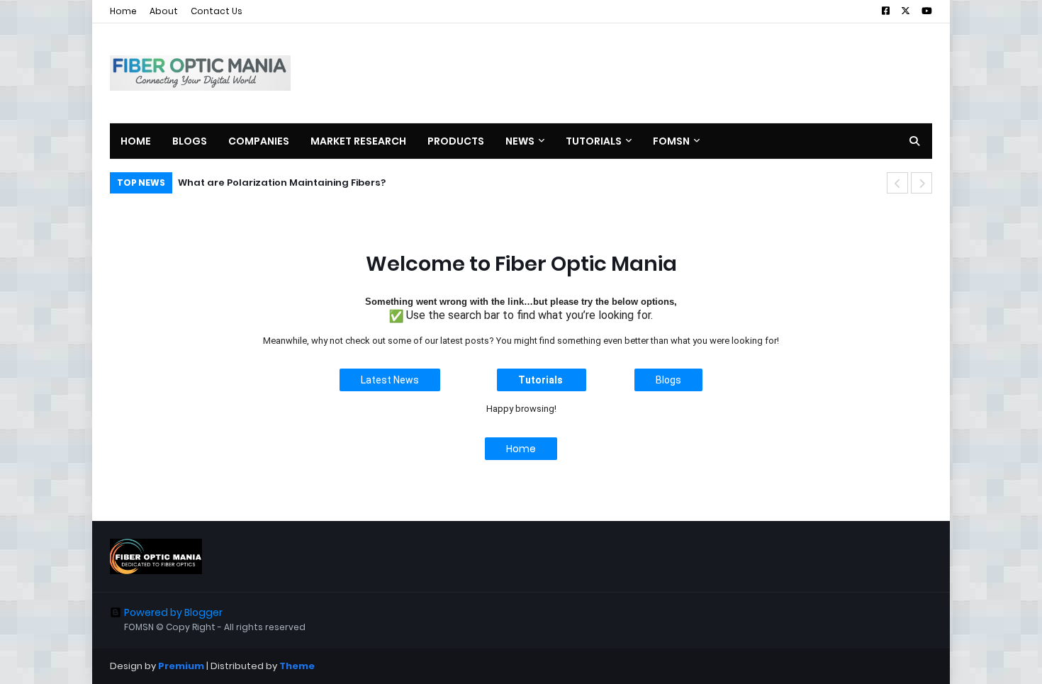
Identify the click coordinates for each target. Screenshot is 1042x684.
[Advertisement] (674, 73)
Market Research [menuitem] (358, 141)
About (164, 11)
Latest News (390, 380)
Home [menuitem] (136, 141)
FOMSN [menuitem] (671, 141)
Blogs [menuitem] (189, 141)
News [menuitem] (519, 141)
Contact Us (216, 11)
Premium (181, 666)
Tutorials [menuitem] (594, 141)
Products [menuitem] (455, 141)
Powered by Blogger (173, 612)
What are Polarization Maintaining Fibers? (282, 182)
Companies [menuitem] (258, 141)
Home (123, 11)
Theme (297, 666)
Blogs (668, 380)
